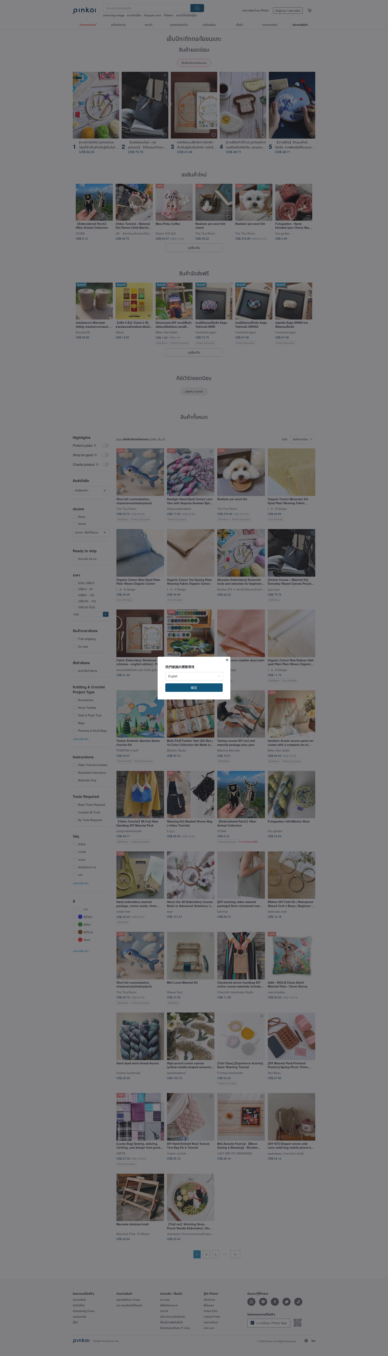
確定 (194, 687)
